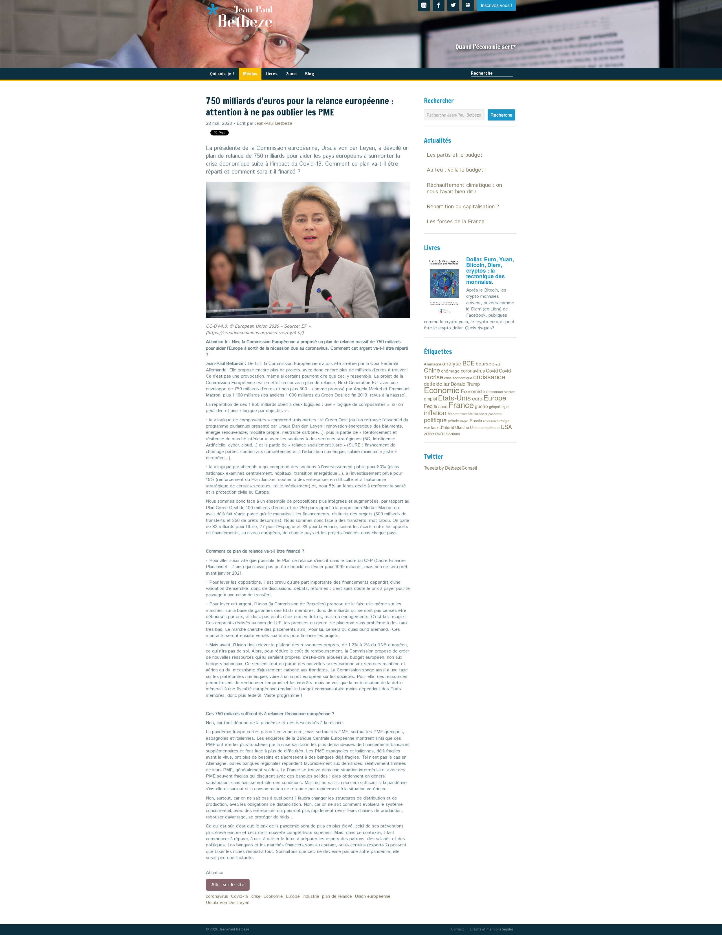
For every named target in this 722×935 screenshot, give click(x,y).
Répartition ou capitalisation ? (463, 207)
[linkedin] (424, 5)
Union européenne (373, 896)
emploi (430, 398)
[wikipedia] (468, 5)
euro (477, 398)
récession (489, 421)
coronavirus (217, 896)
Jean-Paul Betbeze (273, 123)
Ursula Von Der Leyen (227, 902)
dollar (443, 383)
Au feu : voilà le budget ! (457, 170)
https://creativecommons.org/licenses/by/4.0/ (254, 333)
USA (506, 426)
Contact (457, 929)
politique (435, 419)
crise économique (458, 377)
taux (427, 427)
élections (453, 433)
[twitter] (453, 5)
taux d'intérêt (442, 427)
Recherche (482, 73)
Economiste (473, 391)
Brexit (496, 364)
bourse (483, 363)
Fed (428, 406)
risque (464, 421)
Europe (293, 896)
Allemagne (432, 364)
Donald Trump (465, 383)
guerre (481, 406)
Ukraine (462, 427)
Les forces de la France (456, 221)
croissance (489, 376)
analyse (451, 363)
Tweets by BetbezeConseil (450, 468)
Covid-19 (239, 896)
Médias (250, 74)
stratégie (503, 421)
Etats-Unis (454, 397)
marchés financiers (474, 413)
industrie (311, 896)
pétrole (453, 420)
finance (440, 406)
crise (256, 896)
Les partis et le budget (455, 155)
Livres (272, 74)
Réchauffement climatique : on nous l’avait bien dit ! (464, 188)
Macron (453, 413)
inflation (435, 412)
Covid (492, 370)
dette (429, 383)
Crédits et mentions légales (491, 929)
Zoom (291, 74)
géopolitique (499, 406)
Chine (432, 369)
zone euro (434, 433)
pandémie (495, 414)
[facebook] (438, 5)
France (461, 404)
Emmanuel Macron (500, 391)
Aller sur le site (227, 884)
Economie (273, 896)
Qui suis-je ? (222, 74)
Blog (309, 74)
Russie (476, 420)
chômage (450, 370)
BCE (469, 363)
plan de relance (337, 896)
